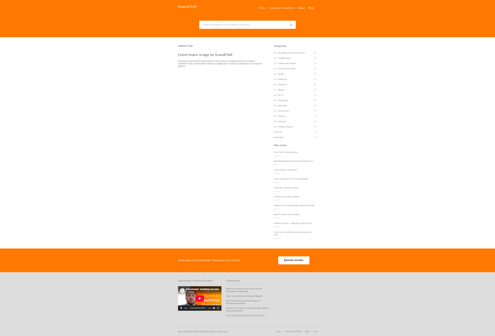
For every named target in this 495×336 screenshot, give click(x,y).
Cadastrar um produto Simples (286, 196)
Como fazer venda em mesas (286, 152)
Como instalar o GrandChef (285, 170)
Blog (311, 7)
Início (262, 7)
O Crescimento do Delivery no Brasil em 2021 (245, 315)
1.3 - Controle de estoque (284, 68)
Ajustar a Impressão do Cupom (287, 214)
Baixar (301, 7)
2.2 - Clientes (279, 116)
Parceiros (278, 132)
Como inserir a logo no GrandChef (205, 54)
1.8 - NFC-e (278, 95)
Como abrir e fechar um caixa (286, 187)
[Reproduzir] (181, 308)
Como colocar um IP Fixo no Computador (291, 179)
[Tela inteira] (218, 308)
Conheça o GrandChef (282, 7)
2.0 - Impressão (280, 105)
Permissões (279, 137)
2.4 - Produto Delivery (283, 126)
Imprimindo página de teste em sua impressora (293, 161)
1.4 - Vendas (279, 74)
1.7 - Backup (279, 90)
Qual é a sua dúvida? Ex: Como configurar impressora (226, 24)
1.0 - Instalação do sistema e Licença (289, 53)
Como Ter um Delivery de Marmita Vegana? (244, 296)
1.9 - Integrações (281, 100)
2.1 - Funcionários (281, 111)
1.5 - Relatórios (280, 79)
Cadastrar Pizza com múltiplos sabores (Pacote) (294, 205)
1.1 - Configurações (282, 58)
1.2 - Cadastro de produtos (285, 63)
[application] (199, 298)
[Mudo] (214, 308)
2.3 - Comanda (280, 121)
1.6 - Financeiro (280, 84)
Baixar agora (293, 260)
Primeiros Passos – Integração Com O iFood (292, 223)
